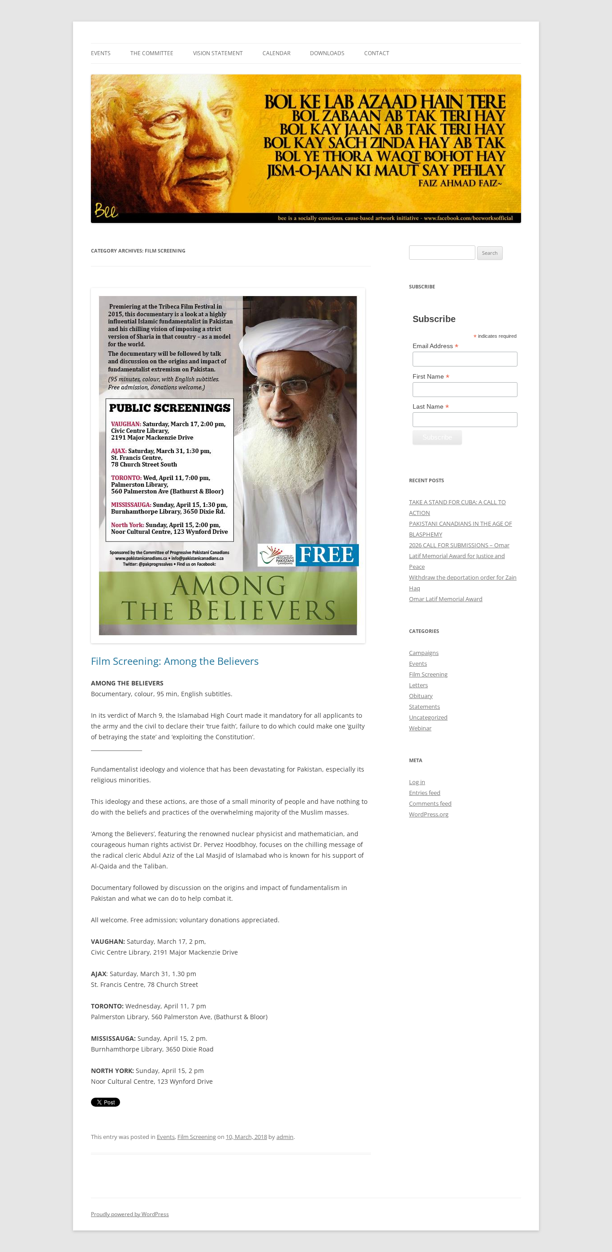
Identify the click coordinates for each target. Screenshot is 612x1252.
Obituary (421, 696)
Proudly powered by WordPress (130, 1214)
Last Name (431, 406)
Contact (376, 53)
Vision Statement (218, 53)
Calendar (276, 53)
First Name (431, 376)
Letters (418, 685)
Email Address (435, 346)
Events (101, 53)
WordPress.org (428, 814)
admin (284, 1137)
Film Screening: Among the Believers (175, 660)
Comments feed (430, 803)
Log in (417, 782)
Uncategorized (428, 717)
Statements (424, 706)
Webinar (420, 728)
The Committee (151, 53)
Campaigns (424, 653)
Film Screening (196, 1137)
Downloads (327, 53)
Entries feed (424, 793)
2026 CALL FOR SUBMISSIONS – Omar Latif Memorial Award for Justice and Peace (459, 556)
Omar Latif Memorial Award (446, 599)
